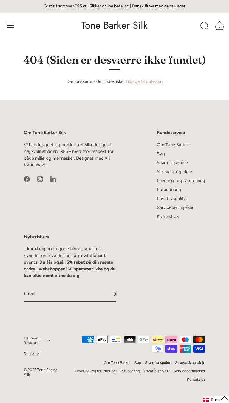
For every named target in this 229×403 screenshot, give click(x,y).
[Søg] (204, 26)
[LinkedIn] (53, 178)
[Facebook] (27, 178)
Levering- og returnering (181, 180)
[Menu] (10, 25)
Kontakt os (168, 216)
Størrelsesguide (172, 162)
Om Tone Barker (173, 144)
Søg (161, 153)
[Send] (113, 294)
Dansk (29, 353)
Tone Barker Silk (114, 25)
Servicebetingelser (175, 207)
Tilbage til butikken (144, 81)
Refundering (169, 189)
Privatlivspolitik (172, 198)
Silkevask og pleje (174, 171)
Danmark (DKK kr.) (31, 340)
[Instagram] (40, 178)
